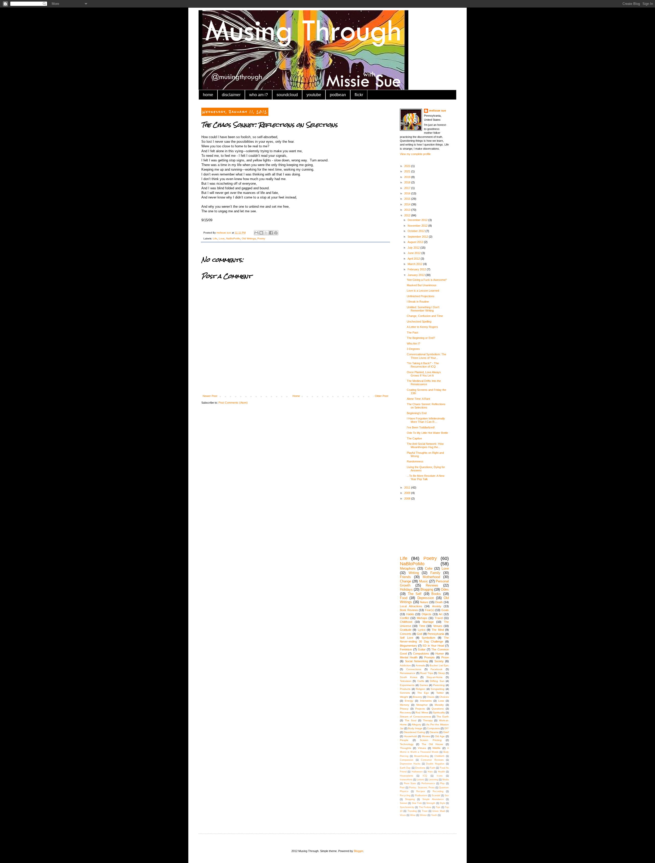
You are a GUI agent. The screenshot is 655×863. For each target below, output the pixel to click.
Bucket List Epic (439, 665)
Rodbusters (421, 795)
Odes (445, 589)
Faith (432, 768)
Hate (430, 771)
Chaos (430, 696)
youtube (314, 95)
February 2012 (417, 269)
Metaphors (408, 568)
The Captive (414, 438)
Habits (410, 614)
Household (410, 736)
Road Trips (426, 673)
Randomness (415, 461)
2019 (407, 177)
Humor (439, 653)
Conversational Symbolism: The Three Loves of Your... (426, 356)
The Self (415, 594)
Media (445, 779)
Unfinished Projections (420, 296)
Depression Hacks (410, 763)
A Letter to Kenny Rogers (422, 326)
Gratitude (405, 629)
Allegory (416, 724)
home (208, 95)
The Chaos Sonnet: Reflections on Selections (426, 406)
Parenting (439, 685)
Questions (438, 708)
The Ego (423, 692)
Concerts (405, 633)
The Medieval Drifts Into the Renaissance (424, 382)
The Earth (442, 716)
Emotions (420, 768)
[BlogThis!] (261, 232)
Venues (437, 625)
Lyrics (421, 629)
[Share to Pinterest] (275, 232)
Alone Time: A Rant (418, 398)
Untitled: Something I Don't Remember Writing (423, 309)
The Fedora (425, 807)
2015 (407, 198)
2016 (407, 193)
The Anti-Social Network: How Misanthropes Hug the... (425, 445)
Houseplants (406, 776)
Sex (447, 795)
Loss (441, 700)
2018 (407, 182)
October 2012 (416, 231)
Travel (439, 617)
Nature (424, 602)
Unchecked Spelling (419, 321)
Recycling (405, 795)
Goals (445, 610)
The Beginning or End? (421, 337)
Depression (425, 598)
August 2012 (416, 242)
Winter (423, 815)
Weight (404, 696)
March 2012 (415, 263)
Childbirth (439, 756)
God (419, 633)
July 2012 (414, 247)
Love (222, 238)
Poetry (261, 238)
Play (442, 783)
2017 (407, 188)
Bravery (417, 696)
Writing (414, 573)
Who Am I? (413, 343)
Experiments (407, 685)
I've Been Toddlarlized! (421, 427)
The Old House (432, 744)
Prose (445, 657)
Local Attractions (411, 606)
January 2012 (416, 274)
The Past (412, 332)
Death (439, 602)
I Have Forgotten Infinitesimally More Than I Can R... (426, 420)
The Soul (411, 720)
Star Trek (417, 803)
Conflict (404, 617)
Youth (434, 815)
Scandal (436, 795)
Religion (420, 689)
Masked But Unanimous (421, 285)
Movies (426, 736)
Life (215, 238)
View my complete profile (415, 154)
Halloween (417, 771)
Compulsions (421, 653)
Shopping (410, 799)
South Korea (408, 677)
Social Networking (416, 661)
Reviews (432, 585)
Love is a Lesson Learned (423, 290)
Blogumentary (408, 645)
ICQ (425, 776)
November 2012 (418, 225)
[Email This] (256, 232)
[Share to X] (266, 232)
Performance (428, 783)
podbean (338, 95)
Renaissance (407, 673)
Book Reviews (409, 610)
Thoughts (405, 748)
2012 (407, 215)
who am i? (258, 95)
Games (424, 685)
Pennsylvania (436, 633)
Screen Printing (431, 740)
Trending (412, 811)
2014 (407, 204)
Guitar (421, 649)
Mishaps (422, 617)
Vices (403, 815)
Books (436, 594)
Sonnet (403, 803)
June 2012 (414, 253)
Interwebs (426, 700)
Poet (402, 787)
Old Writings (249, 238)
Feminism (406, 649)
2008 (407, 498)
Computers (433, 728)
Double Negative (435, 763)
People (404, 740)
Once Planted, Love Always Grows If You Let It (424, 374)
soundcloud (287, 95)
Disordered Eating (414, 732)
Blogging (426, 589)
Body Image (415, 728)
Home (296, 395)
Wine (413, 815)
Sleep (441, 673)
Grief (446, 732)
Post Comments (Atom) (233, 402)
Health (441, 771)
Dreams (434, 732)
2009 (407, 492)
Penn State (410, 783)
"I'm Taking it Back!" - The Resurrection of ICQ (423, 365)
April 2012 (414, 258)
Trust (425, 811)
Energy (409, 700)
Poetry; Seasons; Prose (421, 787)
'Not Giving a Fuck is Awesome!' (427, 279)
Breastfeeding (421, 756)
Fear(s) (429, 610)
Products (405, 689)
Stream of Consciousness (415, 716)
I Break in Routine (418, 301)
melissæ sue (437, 110)
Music (423, 581)
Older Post (381, 395)
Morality (439, 704)
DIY (446, 728)
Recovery (405, 712)
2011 (407, 487)
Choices (444, 696)
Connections (413, 669)
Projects (420, 708)
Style (442, 803)
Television (405, 681)
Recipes (420, 791)
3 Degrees (413, 348)
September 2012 (418, 236)
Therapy (428, 720)
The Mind (438, 629)
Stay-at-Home (435, 677)
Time (422, 625)
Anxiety (436, 606)
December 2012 (418, 220)
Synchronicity (407, 807)
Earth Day (405, 768)
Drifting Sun (437, 681)
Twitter (440, 692)
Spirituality (439, 712)
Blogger (358, 851)
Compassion (406, 760)
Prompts (429, 657)
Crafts (420, 681)
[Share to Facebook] (271, 232)
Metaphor (422, 704)
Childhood (406, 621)
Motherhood (431, 577)
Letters (420, 779)
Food (403, 598)
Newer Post (210, 395)
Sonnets (405, 692)
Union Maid (438, 811)
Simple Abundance (433, 799)
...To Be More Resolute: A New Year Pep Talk (425, 477)
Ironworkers (406, 779)
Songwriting (437, 689)
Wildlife (436, 748)
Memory (404, 704)
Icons (440, 776)
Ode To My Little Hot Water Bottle (427, 432)
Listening (433, 779)
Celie (428, 568)
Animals (420, 665)
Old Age (440, 736)
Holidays (406, 589)
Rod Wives (422, 712)
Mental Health (409, 657)
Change (405, 581)
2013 (407, 209)
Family (435, 573)
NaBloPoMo (233, 238)
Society (439, 661)
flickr (359, 95)
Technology (406, 744)
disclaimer (231, 95)
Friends (405, 577)
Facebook (436, 669)
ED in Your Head (433, 645)
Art (440, 614)
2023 (407, 166)
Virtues (422, 748)
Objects (426, 614)
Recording (438, 791)
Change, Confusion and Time (425, 315)
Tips (438, 807)
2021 (407, 171)
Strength (430, 803)
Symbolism (428, 637)
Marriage (428, 621)
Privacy (404, 708)
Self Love (406, 637)
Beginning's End (417, 413)
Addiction (405, 665)
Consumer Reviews (432, 760)
